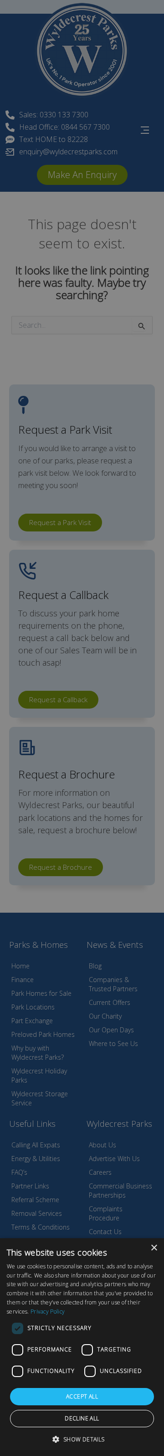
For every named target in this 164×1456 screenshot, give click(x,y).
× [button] (153, 1248)
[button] (81, 1439)
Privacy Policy (48, 1311)
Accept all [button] (82, 1396)
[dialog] (82, 1347)
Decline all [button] (82, 1418)
